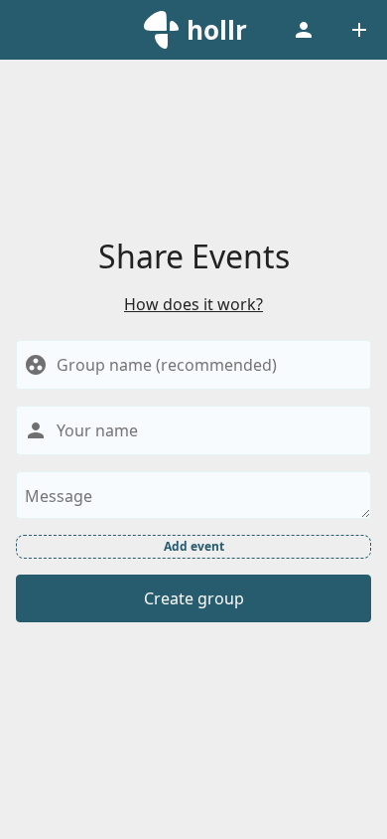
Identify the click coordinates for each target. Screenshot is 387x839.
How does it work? (193, 304)
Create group (194, 598)
